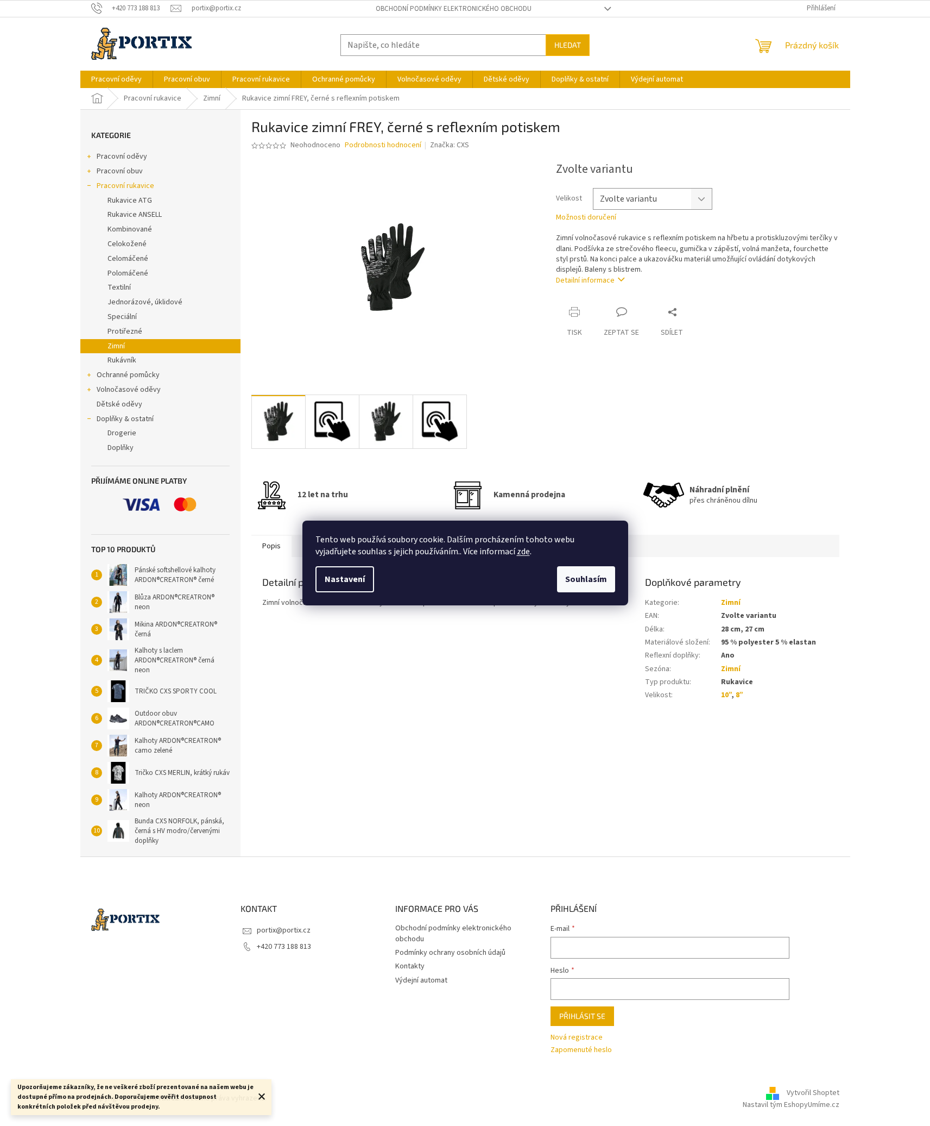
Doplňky (120, 447)
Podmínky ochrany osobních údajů (450, 952)
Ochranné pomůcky (128, 375)
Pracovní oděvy (122, 156)
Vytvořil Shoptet (813, 1093)
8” (739, 695)
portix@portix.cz (284, 930)
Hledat (567, 44)
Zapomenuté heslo (581, 1050)
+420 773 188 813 (284, 946)
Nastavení (345, 579)
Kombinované (129, 229)
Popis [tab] (271, 546)
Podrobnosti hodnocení (383, 145)
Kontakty (410, 966)
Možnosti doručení (586, 217)
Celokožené (127, 244)
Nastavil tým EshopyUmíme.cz (791, 1104)
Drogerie (121, 433)
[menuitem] (116, 79)
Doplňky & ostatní (125, 419)
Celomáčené (127, 258)
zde (523, 552)
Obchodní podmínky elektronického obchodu (454, 9)
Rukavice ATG (129, 200)
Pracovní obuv (120, 171)
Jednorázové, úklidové (144, 302)
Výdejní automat (421, 980)
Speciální (122, 316)
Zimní (116, 346)
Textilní (119, 287)
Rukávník (121, 360)
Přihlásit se (582, 1016)
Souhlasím (586, 579)
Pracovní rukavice (125, 185)
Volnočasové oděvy (129, 389)
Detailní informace (585, 280)
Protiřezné (124, 331)
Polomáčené (127, 273)
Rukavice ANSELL (134, 214)
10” (726, 695)
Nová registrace (577, 1038)
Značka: (449, 145)
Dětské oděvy (119, 404)
